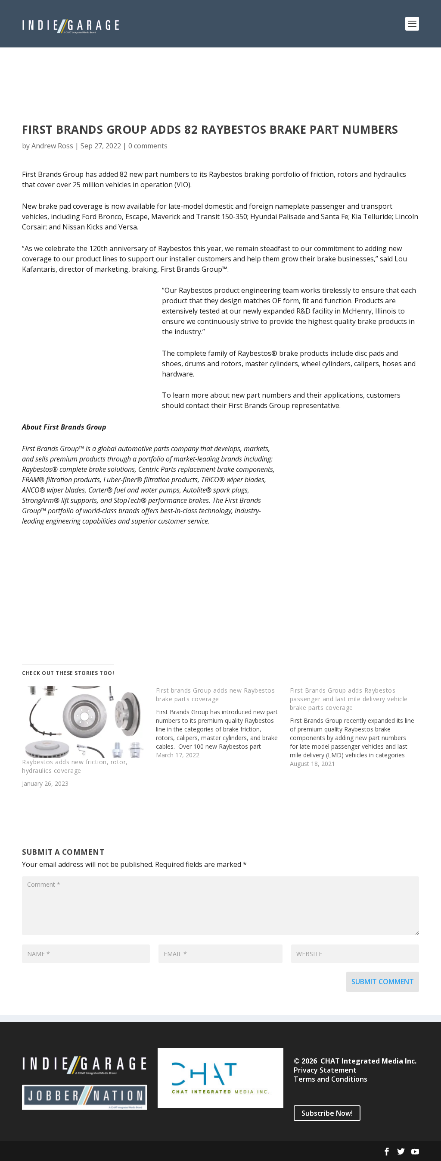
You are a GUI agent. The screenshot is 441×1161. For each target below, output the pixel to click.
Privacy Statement (325, 1070)
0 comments (148, 146)
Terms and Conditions (330, 1079)
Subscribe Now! (327, 1113)
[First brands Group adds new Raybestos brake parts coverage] (223, 722)
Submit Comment (382, 981)
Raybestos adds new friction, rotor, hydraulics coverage (75, 766)
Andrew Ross (52, 146)
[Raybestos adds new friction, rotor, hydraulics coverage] (84, 722)
